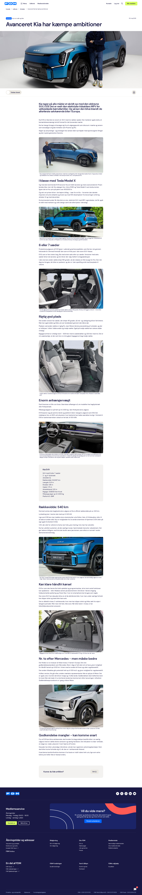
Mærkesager (82, 846)
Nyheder (22, 9)
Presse (81, 850)
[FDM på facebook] (117, 793)
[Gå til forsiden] (11, 3)
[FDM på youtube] (134, 793)
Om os (81, 843)
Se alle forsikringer (55, 866)
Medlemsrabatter (113, 848)
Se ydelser (111, 866)
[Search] (122, 3)
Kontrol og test (83, 866)
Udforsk (15, 9)
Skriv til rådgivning (55, 843)
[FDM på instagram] (126, 793)
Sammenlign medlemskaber (116, 843)
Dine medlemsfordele (114, 846)
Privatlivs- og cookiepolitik (13, 892)
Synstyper (82, 869)
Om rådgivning (54, 846)
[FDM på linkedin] (130, 793)
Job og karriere (83, 848)
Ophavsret (27, 892)
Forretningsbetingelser (39, 892)
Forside (8, 9)
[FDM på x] (121, 793)
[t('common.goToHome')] (13, 793)
